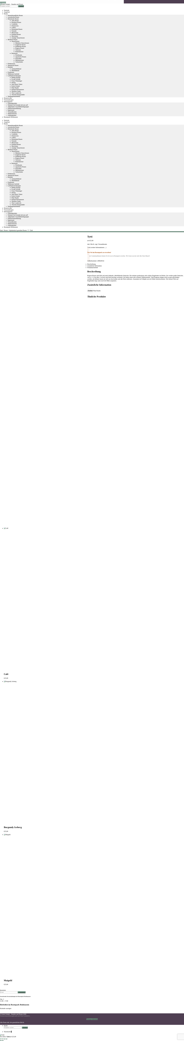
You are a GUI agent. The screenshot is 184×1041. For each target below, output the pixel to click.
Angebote (7, 12)
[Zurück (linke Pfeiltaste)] (1, 1040)
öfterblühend (15, 70)
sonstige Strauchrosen (18, 38)
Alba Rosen (15, 20)
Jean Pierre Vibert (17, 84)
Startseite (6, 10)
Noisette (14, 31)
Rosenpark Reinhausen (11, 117)
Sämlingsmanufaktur (14, 96)
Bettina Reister (16, 77)
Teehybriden (19, 62)
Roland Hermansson (18, 89)
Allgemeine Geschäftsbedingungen (18, 107)
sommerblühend (16, 69)
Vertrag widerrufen (92, 1019)
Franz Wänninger (17, 81)
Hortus (14, 82)
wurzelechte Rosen (13, 17)
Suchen (21, 6)
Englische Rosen (20, 45)
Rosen (6, 14)
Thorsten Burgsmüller (18, 94)
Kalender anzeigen (5, 1008)
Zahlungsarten (12, 115)
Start (1, 230)
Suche (6, 1025)
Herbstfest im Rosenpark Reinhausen (14, 1005)
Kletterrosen (11, 63)
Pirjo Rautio (15, 88)
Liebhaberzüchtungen (14, 76)
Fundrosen (11, 72)
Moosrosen (15, 32)
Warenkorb (8, 1031)
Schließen (3, 2)
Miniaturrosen (19, 60)
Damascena (15, 26)
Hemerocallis (8, 98)
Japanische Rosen (20, 57)
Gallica (14, 27)
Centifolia (14, 24)
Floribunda (18, 55)
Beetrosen (15, 53)
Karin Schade (16, 86)
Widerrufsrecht (12, 113)
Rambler (10, 67)
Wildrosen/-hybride (13, 74)
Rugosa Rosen (19, 48)
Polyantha (18, 58)
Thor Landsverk (16, 93)
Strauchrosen (15, 41)
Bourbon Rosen (16, 22)
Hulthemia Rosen (20, 46)
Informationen (8, 101)
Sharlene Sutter (16, 91)
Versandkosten (12, 112)
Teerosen (18, 50)
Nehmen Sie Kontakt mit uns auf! (18, 105)
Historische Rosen (13, 19)
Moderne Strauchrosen (22, 43)
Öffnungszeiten (12, 103)
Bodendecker (19, 51)
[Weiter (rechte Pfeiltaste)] (2, 1040)
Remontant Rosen (17, 29)
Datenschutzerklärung (14, 108)
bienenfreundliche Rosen (15, 15)
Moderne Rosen (12, 39)
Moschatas (15, 36)
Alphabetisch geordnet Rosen (18, 230)
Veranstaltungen (9, 100)
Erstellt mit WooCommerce (21, 1016)
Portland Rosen (16, 34)
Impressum (11, 110)
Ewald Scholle (16, 79)
